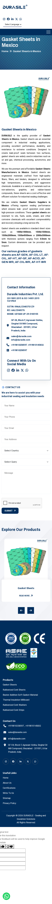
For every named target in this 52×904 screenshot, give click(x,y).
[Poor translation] (9, 846)
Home (5, 51)
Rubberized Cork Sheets (14, 690)
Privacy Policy (9, 803)
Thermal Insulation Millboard (16, 700)
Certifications (9, 788)
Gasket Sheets (26, 588)
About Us (7, 783)
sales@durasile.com (21, 336)
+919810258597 (19, 345)
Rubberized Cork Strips (13, 710)
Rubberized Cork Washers (15, 705)
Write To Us (8, 793)
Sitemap (7, 798)
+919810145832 (36, 345)
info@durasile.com (20, 340)
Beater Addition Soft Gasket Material (20, 695)
